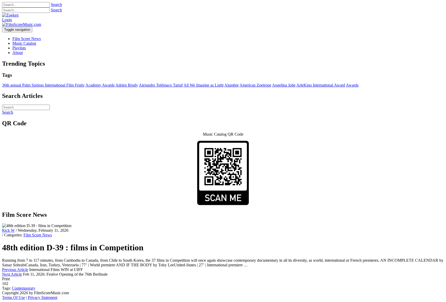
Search (56, 4)
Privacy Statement (42, 297)
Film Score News (37, 235)
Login (7, 20)
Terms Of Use (13, 297)
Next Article (12, 274)
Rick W (8, 230)
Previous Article (15, 269)
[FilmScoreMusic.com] (21, 24)
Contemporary (23, 288)
